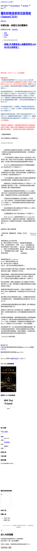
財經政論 (15, 29)
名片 (5, 37)
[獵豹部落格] (6, 506)
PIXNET (8, 525)
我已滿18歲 (4, 547)
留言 (16, 358)
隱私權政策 (30, 525)
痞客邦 (13, 358)
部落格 (6, 35)
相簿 (5, 33)
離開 (10, 547)
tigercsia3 (3, 349)
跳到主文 (3, 21)
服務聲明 (18, 527)
